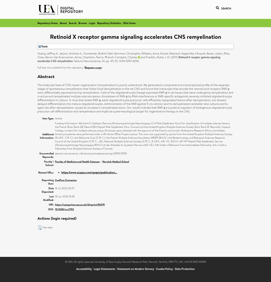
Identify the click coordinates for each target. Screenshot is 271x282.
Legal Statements (104, 269)
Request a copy (93, 67)
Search (73, 23)
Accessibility (84, 269)
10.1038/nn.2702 (64, 209)
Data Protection (185, 269)
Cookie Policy (164, 269)
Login (92, 23)
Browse (82, 23)
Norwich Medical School (115, 161)
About (63, 23)
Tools (44, 46)
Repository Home (47, 23)
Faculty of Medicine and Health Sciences (77, 161)
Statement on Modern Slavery (135, 269)
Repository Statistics (109, 23)
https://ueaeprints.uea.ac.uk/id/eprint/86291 (80, 204)
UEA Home (129, 23)
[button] (40, 227)
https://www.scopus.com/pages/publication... (89, 172)
